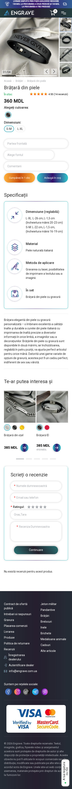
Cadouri (45, 645)
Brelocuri (46, 621)
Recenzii (9, 649)
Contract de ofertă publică (15, 606)
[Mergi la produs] (24, 448)
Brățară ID (42, 435)
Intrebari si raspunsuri (17, 614)
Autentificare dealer (21, 665)
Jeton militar (49, 604)
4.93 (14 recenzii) (58, 94)
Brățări (19, 80)
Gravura (9, 620)
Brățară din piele (36, 80)
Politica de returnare (17, 643)
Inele (44, 627)
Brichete (46, 633)
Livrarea (9, 631)
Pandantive (48, 609)
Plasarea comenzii (15, 625)
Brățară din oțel (13, 435)
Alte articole (48, 650)
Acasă (7, 80)
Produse (9, 637)
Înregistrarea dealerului (17, 657)
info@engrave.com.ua (23, 671)
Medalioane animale (53, 639)
